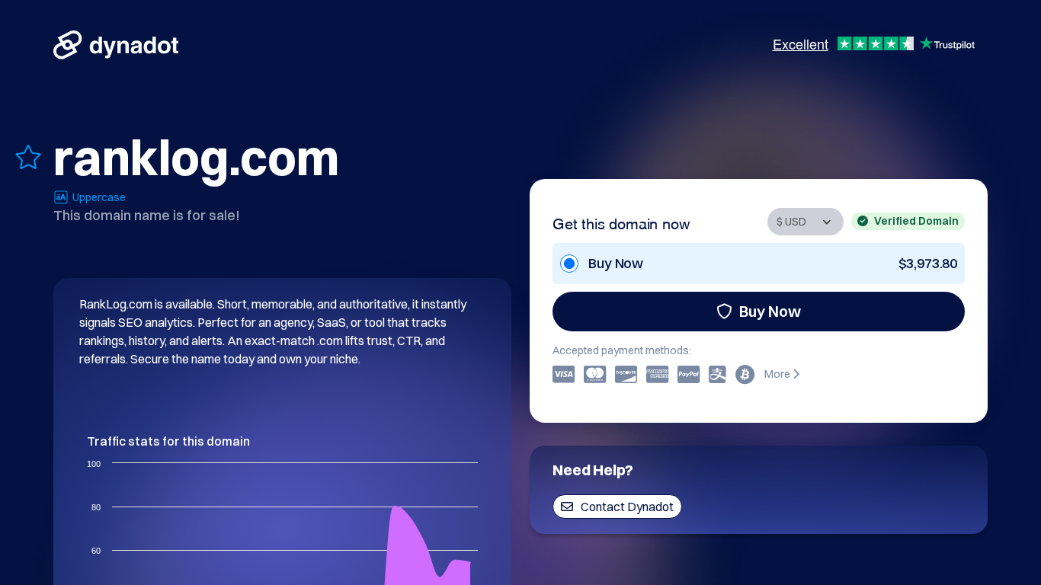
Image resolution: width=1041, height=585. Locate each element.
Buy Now (770, 311)
